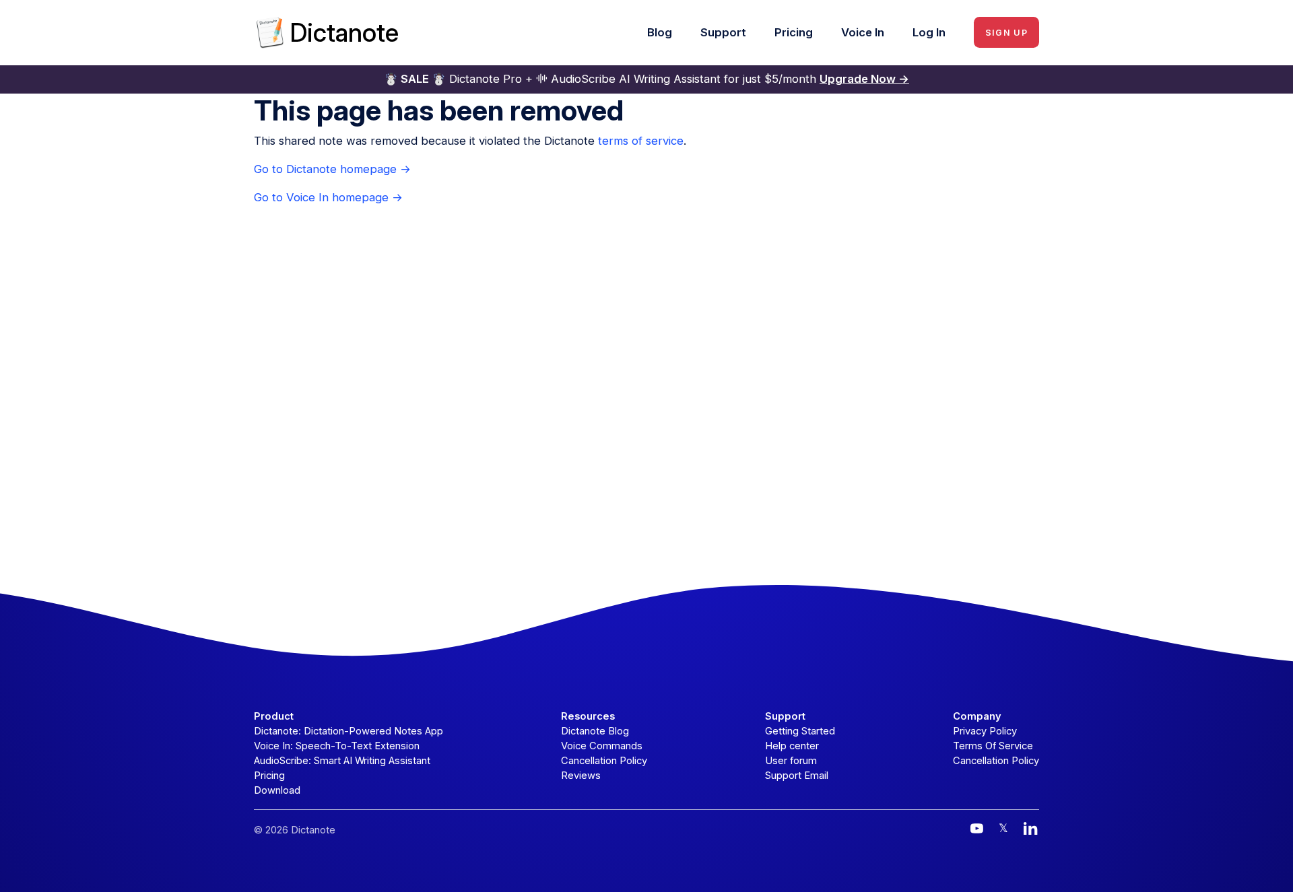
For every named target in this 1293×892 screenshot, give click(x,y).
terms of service (641, 140)
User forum (791, 761)
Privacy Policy (985, 731)
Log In (929, 32)
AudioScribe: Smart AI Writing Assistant (342, 761)
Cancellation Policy (604, 761)
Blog (659, 32)
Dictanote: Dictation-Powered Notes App (348, 731)
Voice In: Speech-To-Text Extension (337, 746)
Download (277, 790)
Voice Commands (601, 746)
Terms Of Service (993, 746)
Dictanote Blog (595, 731)
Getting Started (800, 731)
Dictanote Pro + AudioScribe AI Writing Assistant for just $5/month (646, 78)
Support (723, 32)
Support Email (796, 775)
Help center (792, 746)
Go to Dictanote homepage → (332, 169)
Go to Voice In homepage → (328, 197)
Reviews (581, 775)
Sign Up (1006, 33)
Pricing (793, 32)
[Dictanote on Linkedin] (1031, 828)
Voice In (862, 32)
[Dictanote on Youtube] (977, 828)
